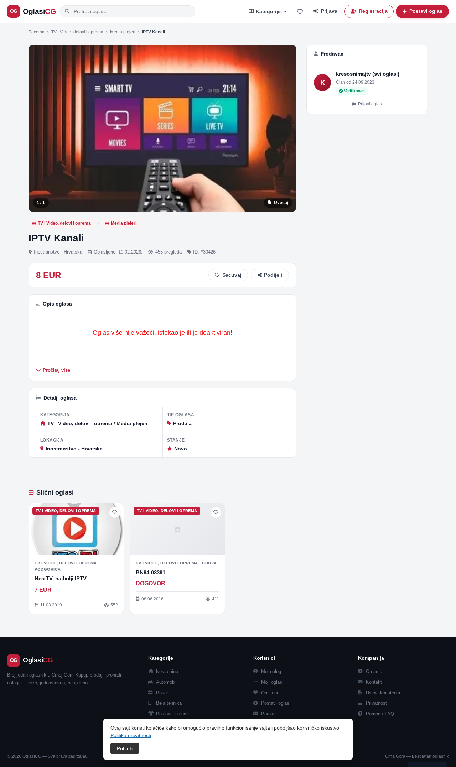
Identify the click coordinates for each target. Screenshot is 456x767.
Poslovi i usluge (172, 713)
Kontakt (374, 682)
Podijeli (273, 275)
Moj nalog (271, 671)
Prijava (329, 11)
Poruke (268, 713)
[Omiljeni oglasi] (300, 11)
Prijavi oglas (370, 103)
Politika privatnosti (130, 735)
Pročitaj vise (56, 370)
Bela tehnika (169, 703)
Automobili (167, 682)
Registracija (373, 11)
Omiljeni (269, 692)
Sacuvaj (232, 275)
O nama (374, 671)
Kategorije (268, 11)
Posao (162, 692)
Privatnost (376, 703)
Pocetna (36, 32)
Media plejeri (122, 32)
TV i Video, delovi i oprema (77, 32)
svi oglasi (386, 74)
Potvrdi (125, 748)
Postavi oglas (275, 703)
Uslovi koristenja (383, 692)
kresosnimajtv (353, 74)
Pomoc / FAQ (380, 713)
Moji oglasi (272, 682)
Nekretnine (167, 671)
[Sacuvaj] (114, 512)
